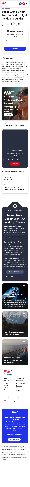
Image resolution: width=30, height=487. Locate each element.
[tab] (10, 125)
